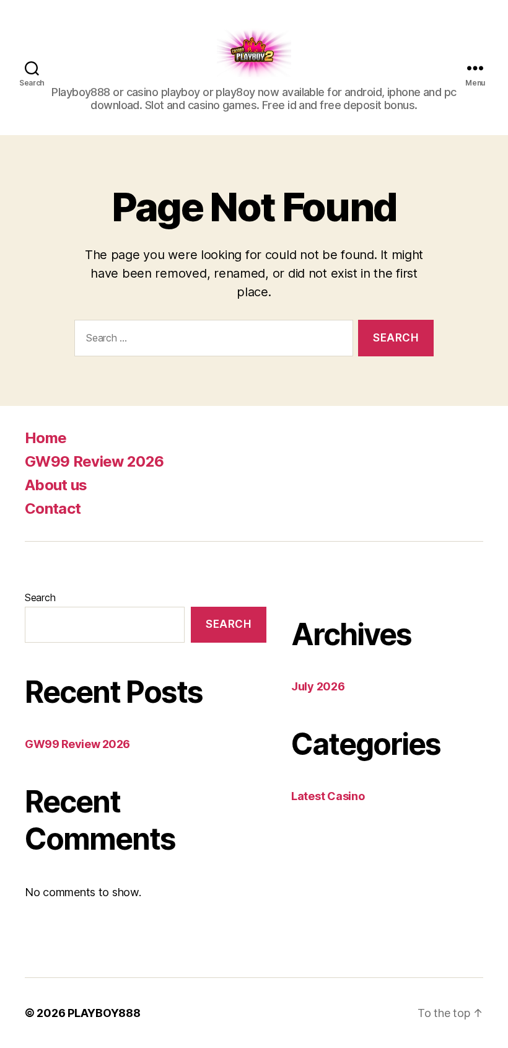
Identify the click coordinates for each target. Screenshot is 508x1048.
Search (40, 597)
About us (56, 485)
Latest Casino (328, 796)
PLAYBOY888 (104, 1012)
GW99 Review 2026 (94, 461)
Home (45, 438)
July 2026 (318, 686)
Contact (53, 508)
